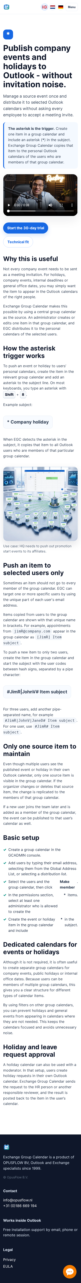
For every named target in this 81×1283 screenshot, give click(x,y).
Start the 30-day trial (25, 228)
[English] (44, 7)
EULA (8, 1266)
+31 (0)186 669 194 (20, 1205)
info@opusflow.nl (17, 1200)
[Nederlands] (52, 7)
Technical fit (18, 242)
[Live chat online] (69, 1271)
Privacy (9, 1259)
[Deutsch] (60, 7)
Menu (72, 7)
